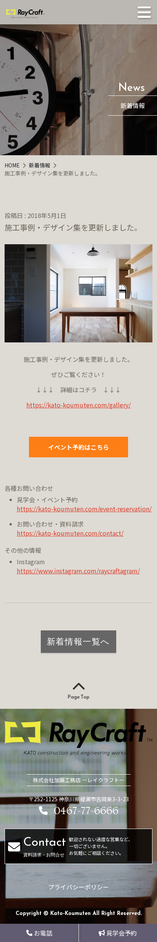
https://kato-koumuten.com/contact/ (70, 533)
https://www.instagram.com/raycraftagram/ (78, 570)
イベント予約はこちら (78, 447)
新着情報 (40, 165)
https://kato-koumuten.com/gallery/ (78, 404)
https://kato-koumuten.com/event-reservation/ (84, 508)
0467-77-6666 (86, 811)
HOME (13, 165)
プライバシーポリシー (78, 886)
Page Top (78, 697)
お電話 (43, 932)
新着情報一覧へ (78, 641)
